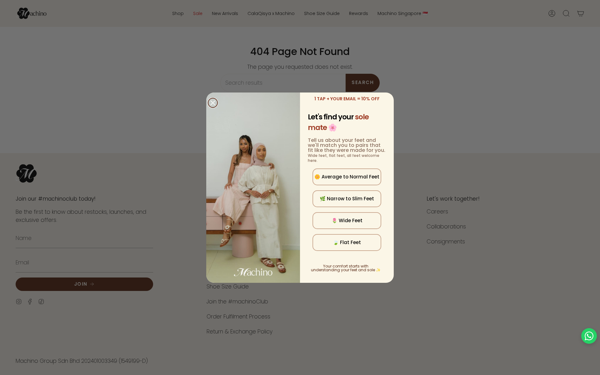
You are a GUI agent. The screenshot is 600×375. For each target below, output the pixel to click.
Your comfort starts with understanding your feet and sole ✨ (346, 267)
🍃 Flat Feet (347, 242)
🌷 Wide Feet (347, 220)
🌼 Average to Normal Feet (346, 176)
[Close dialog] (213, 103)
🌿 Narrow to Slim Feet (347, 198)
